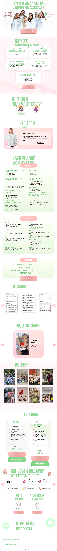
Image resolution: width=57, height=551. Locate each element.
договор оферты (5, 545)
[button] (22, 344)
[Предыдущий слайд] (2, 305)
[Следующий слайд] (54, 305)
